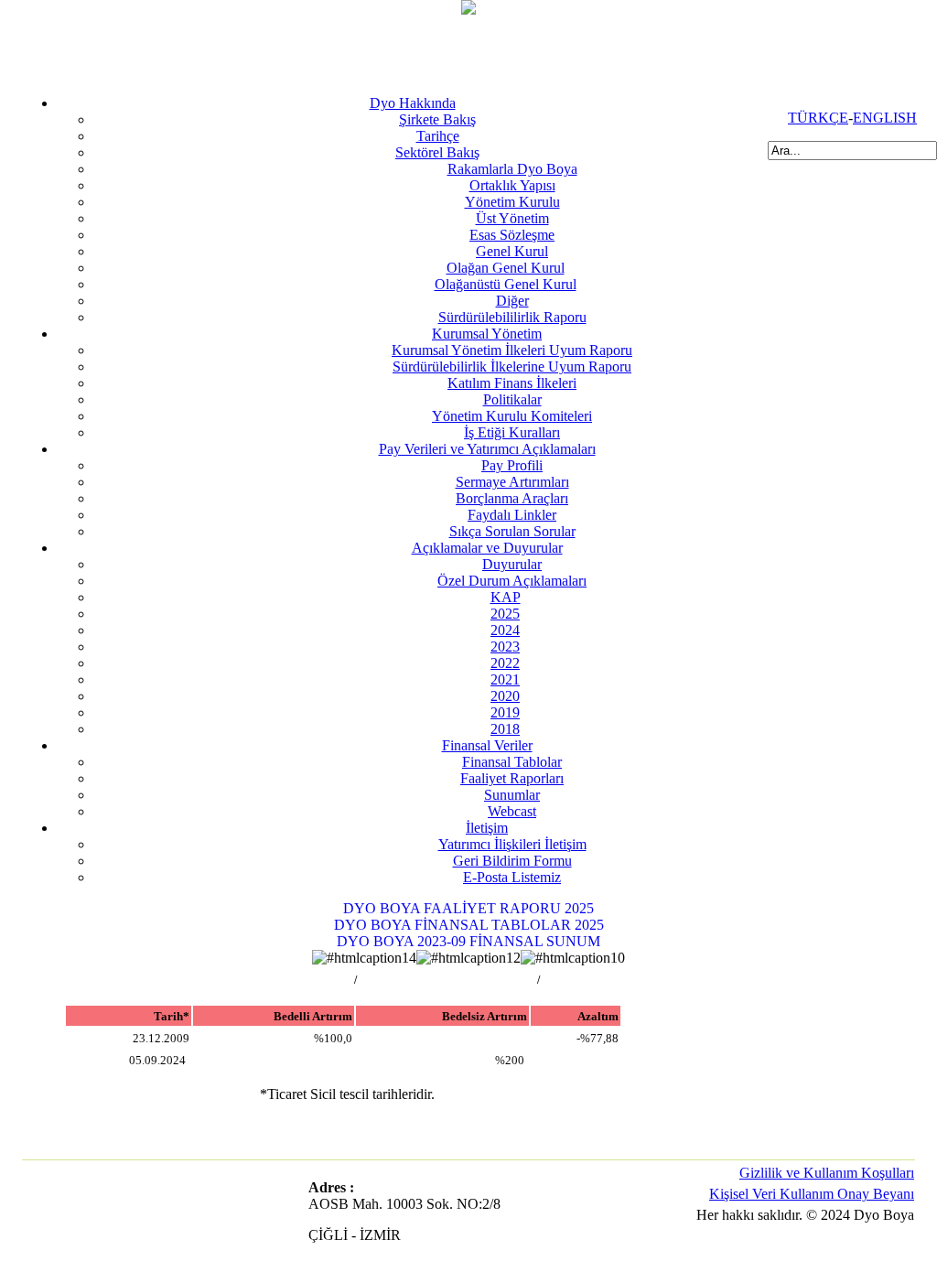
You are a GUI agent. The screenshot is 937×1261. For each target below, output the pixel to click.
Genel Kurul (512, 251)
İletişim (487, 827)
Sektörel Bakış (437, 152)
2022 (505, 663)
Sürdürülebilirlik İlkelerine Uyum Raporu (512, 366)
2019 (505, 712)
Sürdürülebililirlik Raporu (512, 317)
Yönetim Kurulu (512, 202)
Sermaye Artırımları (512, 482)
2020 (505, 696)
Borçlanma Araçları (512, 498)
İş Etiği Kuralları (512, 432)
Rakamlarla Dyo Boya (512, 169)
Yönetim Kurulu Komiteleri (512, 416)
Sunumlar (512, 795)
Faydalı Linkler (512, 515)
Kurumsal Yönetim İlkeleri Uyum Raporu (512, 350)
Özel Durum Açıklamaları (512, 580)
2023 (505, 646)
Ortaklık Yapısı (512, 185)
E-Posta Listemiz (512, 877)
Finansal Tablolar (512, 762)
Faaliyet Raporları (512, 778)
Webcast (512, 811)
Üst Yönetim (512, 218)
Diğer (512, 300)
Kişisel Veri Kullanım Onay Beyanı (811, 1194)
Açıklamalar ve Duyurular (487, 547)
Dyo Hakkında (413, 103)
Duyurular (512, 564)
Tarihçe (437, 136)
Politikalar (512, 399)
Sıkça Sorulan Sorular (512, 531)
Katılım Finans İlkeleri (511, 383)
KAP (505, 597)
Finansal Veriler (487, 745)
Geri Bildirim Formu (512, 860)
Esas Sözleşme (512, 234)
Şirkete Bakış (437, 119)
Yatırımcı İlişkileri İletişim (512, 844)
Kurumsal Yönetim (487, 333)
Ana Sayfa (326, 980)
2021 (505, 679)
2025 (505, 613)
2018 (505, 729)
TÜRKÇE (818, 117)
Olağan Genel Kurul (506, 267)
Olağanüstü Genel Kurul (505, 284)
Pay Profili (512, 465)
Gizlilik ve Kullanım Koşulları (826, 1172)
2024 (505, 630)
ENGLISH (885, 117)
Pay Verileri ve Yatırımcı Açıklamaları (487, 449)
